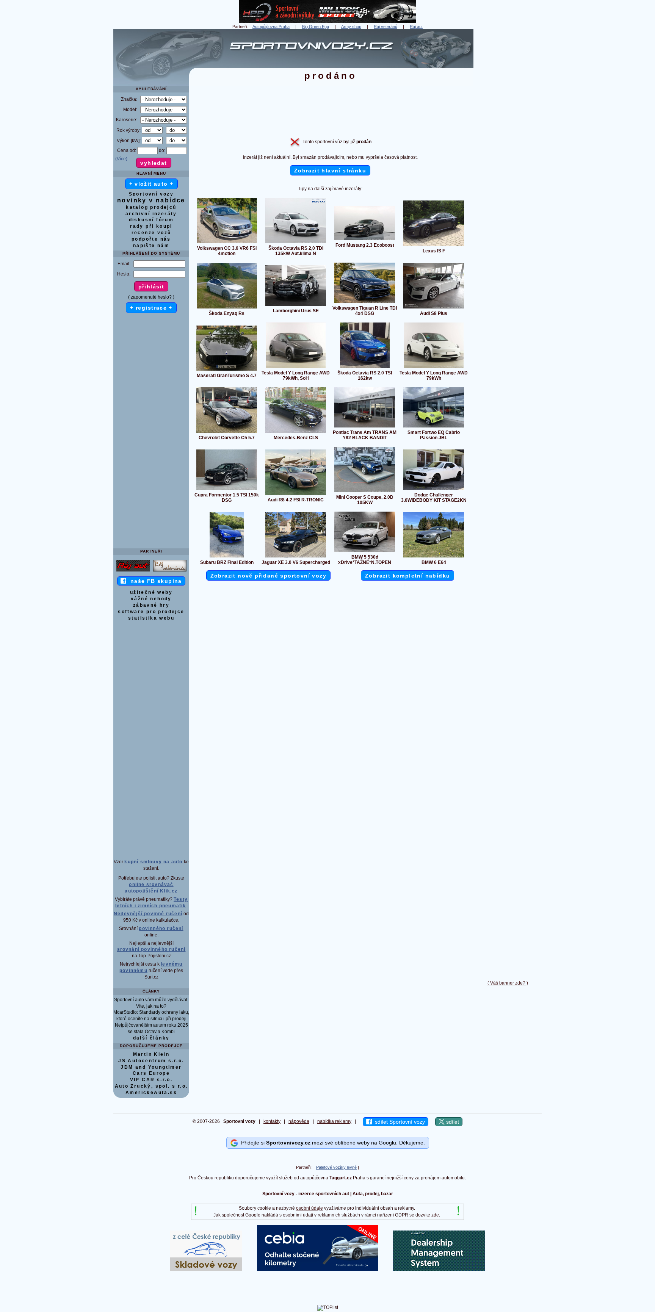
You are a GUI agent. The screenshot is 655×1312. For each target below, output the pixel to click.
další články (151, 1038)
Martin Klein (151, 1054)
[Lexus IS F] (433, 245)
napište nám (151, 245)
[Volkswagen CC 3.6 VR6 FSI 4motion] (227, 243)
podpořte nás (151, 239)
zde (435, 1215)
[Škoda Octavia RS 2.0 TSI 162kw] (365, 367)
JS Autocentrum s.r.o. (151, 1060)
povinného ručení (161, 928)
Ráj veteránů (385, 26)
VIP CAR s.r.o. (151, 1079)
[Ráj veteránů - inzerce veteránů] (170, 571)
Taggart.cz (340, 1177)
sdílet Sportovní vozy (398, 1122)
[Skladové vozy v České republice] (206, 1269)
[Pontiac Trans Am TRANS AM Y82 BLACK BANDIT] (364, 427)
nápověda (298, 1121)
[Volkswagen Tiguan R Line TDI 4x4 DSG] (364, 302)
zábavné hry (151, 605)
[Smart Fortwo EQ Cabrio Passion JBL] (433, 427)
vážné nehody (151, 598)
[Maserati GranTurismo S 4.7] (226, 370)
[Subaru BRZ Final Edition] (226, 557)
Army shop (351, 26)
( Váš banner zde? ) (507, 983)
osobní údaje (309, 1208)
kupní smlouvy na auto (153, 861)
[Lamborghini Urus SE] (295, 305)
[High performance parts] (327, 21)
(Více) (121, 158)
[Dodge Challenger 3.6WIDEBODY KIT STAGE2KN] (433, 489)
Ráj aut (416, 26)
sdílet (452, 1122)
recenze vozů (151, 232)
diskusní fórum (151, 219)
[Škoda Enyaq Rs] (227, 308)
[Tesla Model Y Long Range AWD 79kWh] (434, 367)
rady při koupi (151, 226)
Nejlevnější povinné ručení (148, 913)
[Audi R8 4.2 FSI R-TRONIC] (295, 494)
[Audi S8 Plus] (433, 308)
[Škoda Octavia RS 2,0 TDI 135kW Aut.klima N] (295, 243)
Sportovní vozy (151, 194)
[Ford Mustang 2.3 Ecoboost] (364, 240)
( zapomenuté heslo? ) (151, 297)
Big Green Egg (315, 26)
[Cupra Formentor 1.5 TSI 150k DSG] (226, 489)
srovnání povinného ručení (151, 949)
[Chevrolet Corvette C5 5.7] (226, 432)
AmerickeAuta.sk (151, 1092)
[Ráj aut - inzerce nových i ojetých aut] (133, 571)
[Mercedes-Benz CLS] (295, 432)
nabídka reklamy (334, 1121)
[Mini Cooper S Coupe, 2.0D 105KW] (364, 492)
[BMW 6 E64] (433, 557)
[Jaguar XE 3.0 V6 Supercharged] (295, 557)
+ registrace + (151, 308)
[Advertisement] (507, 143)
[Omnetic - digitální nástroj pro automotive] (439, 1269)
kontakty (271, 1121)
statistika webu (151, 618)
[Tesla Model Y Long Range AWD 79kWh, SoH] (296, 367)
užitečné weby (151, 592)
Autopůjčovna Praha (271, 26)
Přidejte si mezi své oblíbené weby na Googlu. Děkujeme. (331, 1142)
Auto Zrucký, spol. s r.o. (151, 1086)
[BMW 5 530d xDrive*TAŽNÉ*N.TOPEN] (364, 551)
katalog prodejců (151, 207)
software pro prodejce (151, 611)
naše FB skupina (154, 581)
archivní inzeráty (151, 213)
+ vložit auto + (151, 184)
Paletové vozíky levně (336, 1167)
